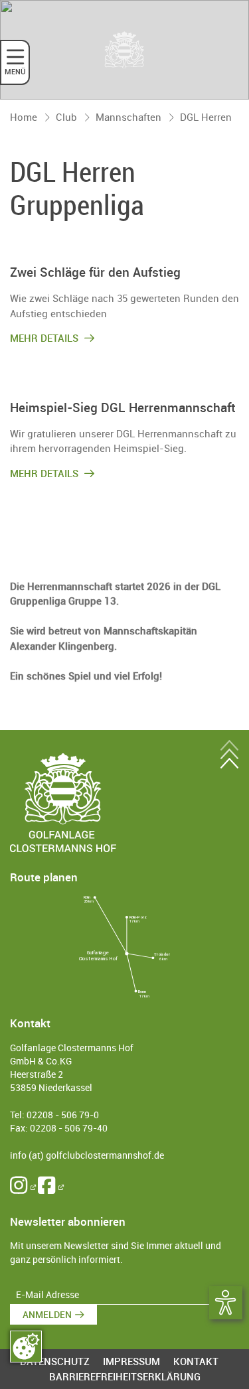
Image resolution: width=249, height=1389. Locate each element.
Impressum (131, 1361)
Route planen (44, 877)
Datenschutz (55, 1361)
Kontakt (195, 1361)
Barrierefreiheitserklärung (125, 1376)
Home (23, 116)
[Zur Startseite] (125, 49)
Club (66, 116)
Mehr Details (45, 337)
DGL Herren (206, 116)
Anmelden (47, 1315)
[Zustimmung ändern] (26, 1346)
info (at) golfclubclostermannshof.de (87, 1155)
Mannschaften (128, 116)
